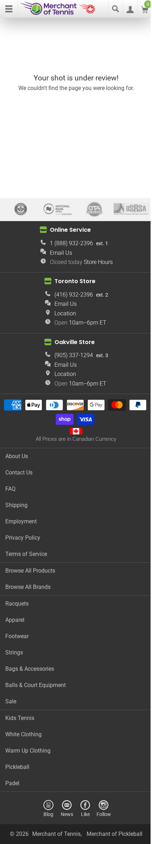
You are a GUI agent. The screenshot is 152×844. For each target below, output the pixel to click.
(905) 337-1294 (73, 355)
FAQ (10, 488)
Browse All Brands (28, 587)
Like (85, 814)
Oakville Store (74, 342)
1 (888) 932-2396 (71, 243)
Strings (14, 652)
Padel (12, 783)
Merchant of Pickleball (114, 834)
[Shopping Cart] (144, 11)
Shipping (16, 505)
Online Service (70, 230)
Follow (104, 814)
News (67, 814)
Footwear (17, 636)
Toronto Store (74, 281)
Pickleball (17, 767)
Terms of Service (26, 554)
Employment (21, 521)
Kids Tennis (19, 718)
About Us (16, 456)
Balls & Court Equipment (35, 685)
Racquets (17, 603)
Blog (48, 814)
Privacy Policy (22, 537)
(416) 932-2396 (73, 294)
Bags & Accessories (29, 668)
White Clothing (23, 734)
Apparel (14, 620)
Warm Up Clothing (28, 750)
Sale (10, 701)
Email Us (61, 252)
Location (65, 313)
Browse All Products (30, 570)
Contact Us (19, 472)
